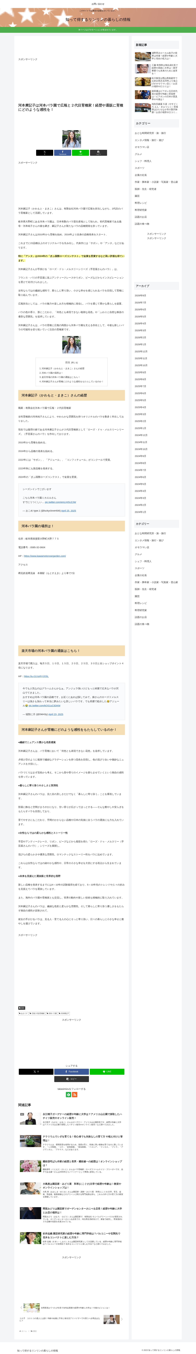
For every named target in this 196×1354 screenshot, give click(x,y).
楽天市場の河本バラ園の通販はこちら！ (61, 377)
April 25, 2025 (68, 510)
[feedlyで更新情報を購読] (68, 1094)
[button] (98, 153)
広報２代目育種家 (38, 1013)
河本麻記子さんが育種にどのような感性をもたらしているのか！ (73, 381)
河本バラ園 (53, 1013)
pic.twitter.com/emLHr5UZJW (60, 502)
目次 (67, 362)
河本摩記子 (65, 1013)
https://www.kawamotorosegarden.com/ (45, 556)
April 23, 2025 (55, 714)
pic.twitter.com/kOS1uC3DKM (44, 705)
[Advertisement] (71, 47)
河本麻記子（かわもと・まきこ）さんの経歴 (63, 368)
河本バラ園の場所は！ (52, 373)
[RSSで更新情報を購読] (74, 1094)
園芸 (22, 1008)
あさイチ (24, 1013)
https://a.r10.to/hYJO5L (36, 676)
